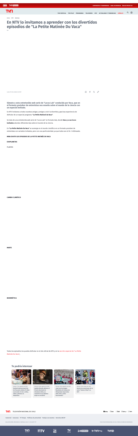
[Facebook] (90, 92)
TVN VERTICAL (62, 13)
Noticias (17, 18)
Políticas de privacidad (34, 418)
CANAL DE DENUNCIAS (115, 5)
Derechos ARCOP (60, 418)
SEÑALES (120, 13)
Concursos (16, 418)
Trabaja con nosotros (48, 418)
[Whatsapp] (85, 92)
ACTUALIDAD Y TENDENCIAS (107, 13)
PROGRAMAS (80, 13)
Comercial (8, 418)
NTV (96, 13)
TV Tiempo (23, 418)
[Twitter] (94, 92)
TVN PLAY (71, 13)
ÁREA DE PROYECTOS (127, 5)
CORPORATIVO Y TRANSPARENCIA (101, 5)
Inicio (8, 18)
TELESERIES (89, 13)
